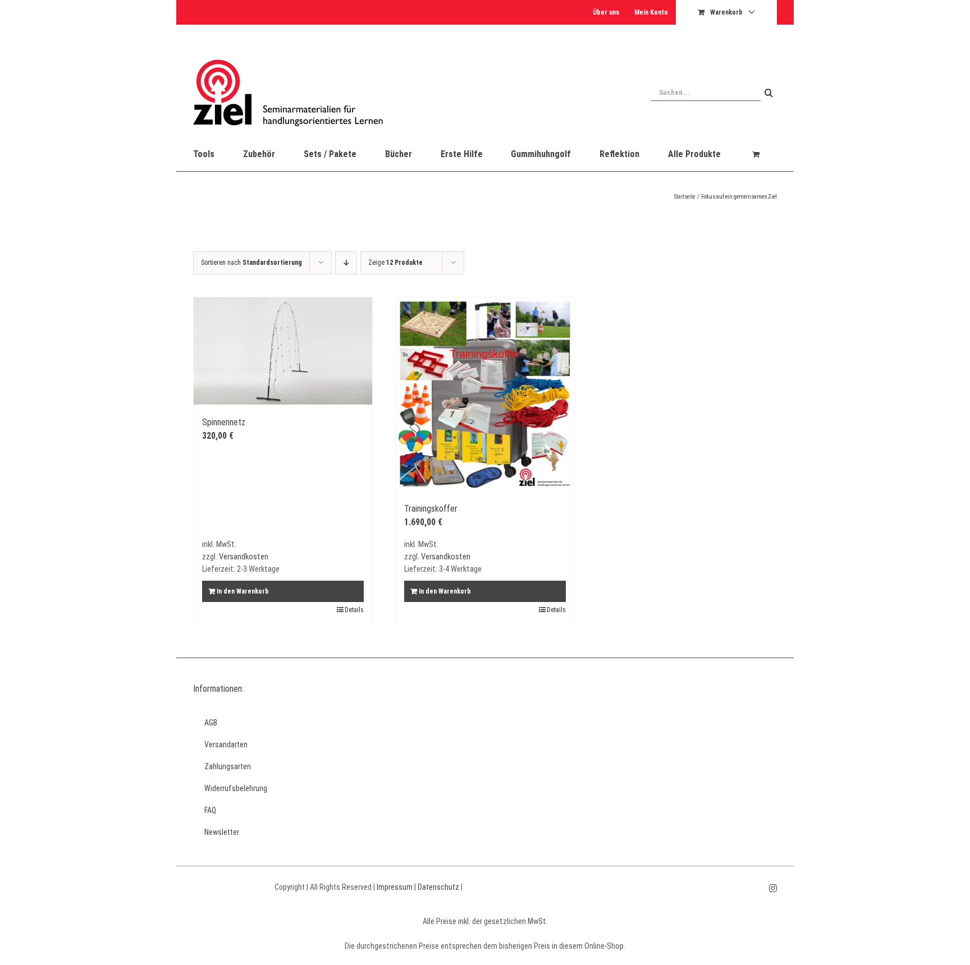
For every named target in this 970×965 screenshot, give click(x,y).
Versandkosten (243, 557)
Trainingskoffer (430, 508)
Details (354, 610)
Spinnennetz (223, 422)
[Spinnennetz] (283, 351)
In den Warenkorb (243, 591)
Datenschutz (438, 887)
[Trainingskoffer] (485, 394)
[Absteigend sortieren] (346, 262)
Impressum (395, 887)
